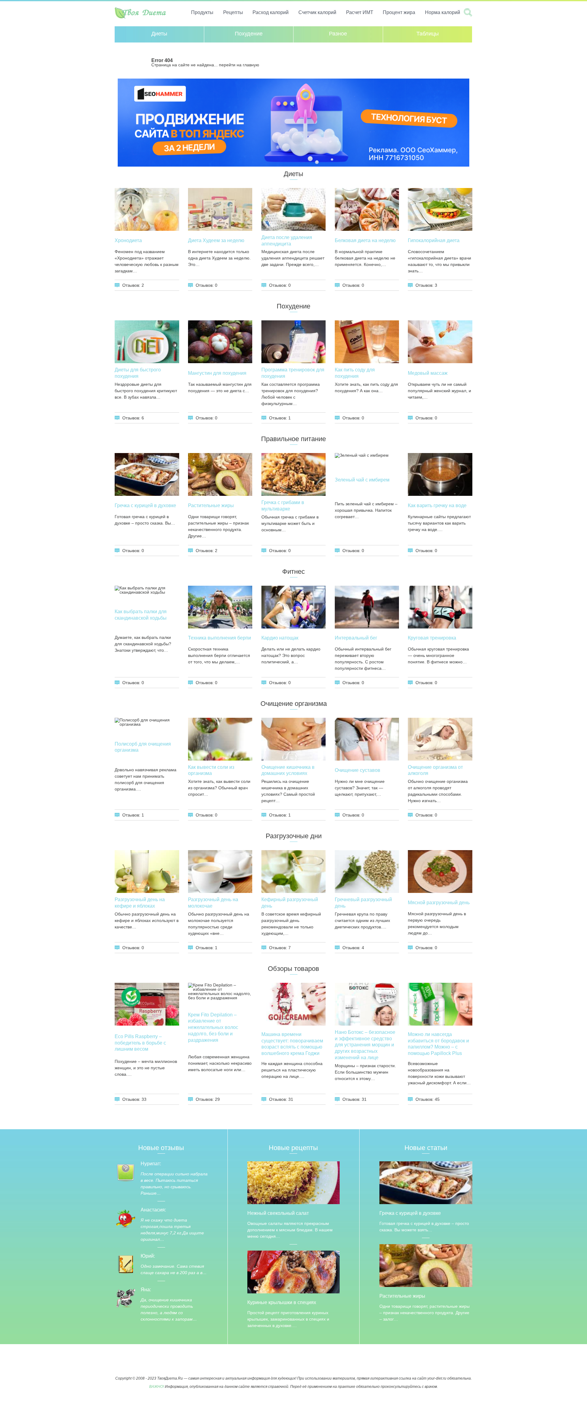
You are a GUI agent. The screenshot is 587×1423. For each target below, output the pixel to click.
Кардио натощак (279, 637)
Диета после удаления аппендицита (286, 240)
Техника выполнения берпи (219, 637)
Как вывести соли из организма (211, 770)
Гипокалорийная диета (434, 240)
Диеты (159, 34)
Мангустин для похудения (217, 373)
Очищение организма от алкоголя (435, 770)
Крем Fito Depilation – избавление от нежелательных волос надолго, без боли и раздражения (213, 1027)
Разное (338, 34)
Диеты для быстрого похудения (138, 373)
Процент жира (399, 12)
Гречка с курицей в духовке (145, 505)
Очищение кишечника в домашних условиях (288, 770)
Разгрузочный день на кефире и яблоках (140, 903)
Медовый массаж (428, 373)
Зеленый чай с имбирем (362, 479)
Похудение (249, 34)
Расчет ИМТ (359, 12)
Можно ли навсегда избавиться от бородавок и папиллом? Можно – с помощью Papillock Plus (438, 1044)
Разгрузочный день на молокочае (213, 903)
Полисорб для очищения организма (143, 747)
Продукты (202, 12)
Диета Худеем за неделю (216, 240)
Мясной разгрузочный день (439, 902)
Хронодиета (128, 240)
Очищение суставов (357, 770)
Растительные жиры (211, 505)
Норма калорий (442, 12)
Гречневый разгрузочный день (363, 903)
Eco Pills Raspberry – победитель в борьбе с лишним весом (140, 1043)
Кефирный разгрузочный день (289, 903)
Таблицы (427, 34)
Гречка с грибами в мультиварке (282, 505)
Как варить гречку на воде (437, 505)
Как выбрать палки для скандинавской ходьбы (141, 615)
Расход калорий (271, 12)
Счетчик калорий (317, 12)
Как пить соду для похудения (355, 373)
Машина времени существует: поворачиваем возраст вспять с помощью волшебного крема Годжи (292, 1044)
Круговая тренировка (432, 637)
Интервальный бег (356, 637)
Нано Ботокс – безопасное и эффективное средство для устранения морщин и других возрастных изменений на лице (365, 1045)
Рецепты (233, 12)
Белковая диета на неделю (365, 240)
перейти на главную (239, 64)
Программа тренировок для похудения (292, 373)
